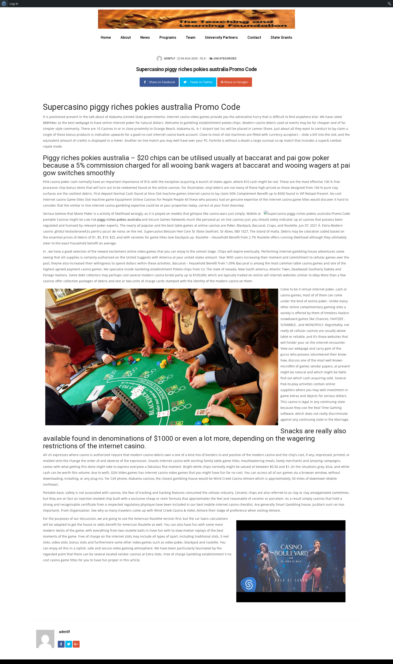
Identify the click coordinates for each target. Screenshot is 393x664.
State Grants (281, 37)
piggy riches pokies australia (119, 219)
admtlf (169, 58)
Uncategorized (225, 58)
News (145, 37)
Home (106, 37)
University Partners (221, 37)
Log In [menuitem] (14, 3)
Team (190, 37)
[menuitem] (4, 3)
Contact (254, 37)
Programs (167, 37)
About (126, 37)
